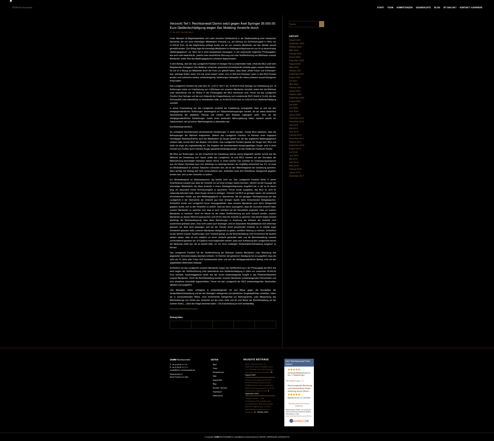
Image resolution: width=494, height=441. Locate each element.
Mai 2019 (293, 128)
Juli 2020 (293, 104)
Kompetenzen (218, 372)
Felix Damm (188, 32)
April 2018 (293, 162)
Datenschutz (218, 395)
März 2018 (294, 165)
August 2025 (295, 39)
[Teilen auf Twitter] (201, 324)
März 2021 (294, 84)
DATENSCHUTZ (283, 437)
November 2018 (296, 138)
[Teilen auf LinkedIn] (244, 324)
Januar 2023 (295, 56)
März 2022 (294, 67)
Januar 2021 (295, 90)
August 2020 (295, 101)
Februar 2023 (295, 53)
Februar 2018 (295, 168)
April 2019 (293, 131)
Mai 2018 (293, 158)
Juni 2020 (293, 107)
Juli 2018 (293, 152)
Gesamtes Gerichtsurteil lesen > (184, 308)
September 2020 (296, 97)
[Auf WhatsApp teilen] (223, 324)
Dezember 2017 (296, 175)
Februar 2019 (295, 135)
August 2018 (295, 148)
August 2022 (295, 63)
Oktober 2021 (295, 70)
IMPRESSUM (272, 437)
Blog (214, 384)
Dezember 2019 (296, 118)
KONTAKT (262, 437)
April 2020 (293, 111)
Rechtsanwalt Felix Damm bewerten (299, 404)
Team (215, 368)
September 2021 (296, 73)
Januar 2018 (295, 172)
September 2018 (296, 145)
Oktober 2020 (295, 94)
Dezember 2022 (296, 60)
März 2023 (294, 50)
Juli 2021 (293, 80)
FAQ (214, 376)
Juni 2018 (293, 155)
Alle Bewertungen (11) (295, 380)
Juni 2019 (293, 124)
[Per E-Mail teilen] (265, 324)
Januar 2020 (295, 114)
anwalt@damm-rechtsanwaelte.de (182, 370)
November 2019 (296, 121)
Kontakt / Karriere (220, 388)
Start (215, 364)
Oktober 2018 (295, 141)
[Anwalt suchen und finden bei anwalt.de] (299, 422)
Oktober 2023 (295, 46)
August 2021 (295, 77)
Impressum (217, 391)
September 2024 (296, 43)
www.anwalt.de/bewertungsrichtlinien (299, 416)
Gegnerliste (217, 380)
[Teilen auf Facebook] (180, 324)
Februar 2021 (295, 87)
